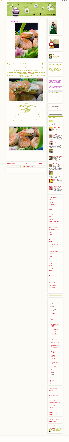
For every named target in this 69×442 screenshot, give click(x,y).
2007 (51, 383)
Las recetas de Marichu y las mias (54, 402)
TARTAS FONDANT (52, 284)
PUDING (50, 272)
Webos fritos (51, 414)
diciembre (52, 309)
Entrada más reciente (11, 163)
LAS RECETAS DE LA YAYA (53, 244)
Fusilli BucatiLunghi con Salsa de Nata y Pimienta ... (55, 325)
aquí (24, 106)
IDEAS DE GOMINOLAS (53, 242)
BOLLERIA (50, 206)
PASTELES (50, 263)
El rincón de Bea (51, 397)
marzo (52, 369)
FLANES (50, 234)
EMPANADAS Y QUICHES (53, 227)
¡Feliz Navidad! (55, 179)
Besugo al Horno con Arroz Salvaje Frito (56, 142)
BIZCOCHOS (51, 202)
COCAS (50, 212)
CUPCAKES (51, 219)
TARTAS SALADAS (52, 287)
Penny (55, 54)
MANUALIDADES (51, 253)
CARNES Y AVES (51, 209)
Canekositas (51, 390)
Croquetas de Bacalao (54, 327)
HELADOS (50, 239)
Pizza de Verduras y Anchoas (54, 323)
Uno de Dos (29, 72)
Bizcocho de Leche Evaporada (54, 358)
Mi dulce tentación (52, 409)
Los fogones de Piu (52, 405)
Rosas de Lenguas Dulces (55, 333)
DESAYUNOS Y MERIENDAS (54, 221)
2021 (51, 300)
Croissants (55, 134)
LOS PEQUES (51, 248)
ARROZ (50, 199)
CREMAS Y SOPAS (52, 216)
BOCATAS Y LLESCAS (52, 204)
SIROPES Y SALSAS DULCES (54, 278)
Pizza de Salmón (53, 366)
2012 (51, 375)
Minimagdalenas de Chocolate (54, 356)
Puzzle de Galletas (56, 171)
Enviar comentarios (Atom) (28, 166)
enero (52, 372)
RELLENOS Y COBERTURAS (54, 273)
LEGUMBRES (51, 246)
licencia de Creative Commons (55, 428)
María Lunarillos (51, 407)
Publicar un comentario (12, 158)
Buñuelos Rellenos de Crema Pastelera (54, 347)
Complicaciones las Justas (53, 395)
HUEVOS (50, 241)
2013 (51, 374)
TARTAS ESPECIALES (52, 282)
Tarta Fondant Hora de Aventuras (54, 349)
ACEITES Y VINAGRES (53, 197)
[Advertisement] (13, 170)
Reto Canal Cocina (54, 339)
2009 (51, 380)
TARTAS (50, 280)
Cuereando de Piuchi (52, 421)
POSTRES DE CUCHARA (53, 268)
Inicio (27, 163)
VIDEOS (50, 289)
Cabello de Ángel (53, 353)
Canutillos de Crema (56, 149)
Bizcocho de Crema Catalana (54, 335)
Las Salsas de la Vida (52, 400)
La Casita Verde (51, 398)
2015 (51, 306)
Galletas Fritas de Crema (55, 342)
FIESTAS (50, 232)
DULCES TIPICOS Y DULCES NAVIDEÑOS (17, 154)
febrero (52, 371)
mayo (52, 319)
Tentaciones (51, 410)
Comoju (50, 393)
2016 (51, 304)
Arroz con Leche (53, 343)
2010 (51, 378)
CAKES (50, 207)
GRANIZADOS (51, 237)
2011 (51, 377)
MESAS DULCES (51, 256)
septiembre (53, 313)
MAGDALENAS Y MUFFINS (53, 251)
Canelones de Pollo (54, 364)
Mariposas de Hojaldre (54, 331)
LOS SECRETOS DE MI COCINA (54, 249)
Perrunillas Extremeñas (54, 345)
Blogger (41, 439)
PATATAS (50, 265)
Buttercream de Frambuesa (53, 352)
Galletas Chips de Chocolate (54, 360)
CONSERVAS (51, 214)
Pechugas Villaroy (54, 367)
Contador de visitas (55, 107)
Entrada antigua (42, 163)
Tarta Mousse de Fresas (57, 186)
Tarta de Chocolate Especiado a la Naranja (57, 164)
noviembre (53, 310)
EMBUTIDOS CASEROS (53, 225)
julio (51, 316)
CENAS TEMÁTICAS (52, 211)
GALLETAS (26, 154)
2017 (51, 303)
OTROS (50, 258)
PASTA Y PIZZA (51, 261)
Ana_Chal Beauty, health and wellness (55, 419)
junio (52, 317)
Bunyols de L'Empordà (54, 340)
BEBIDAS (50, 200)
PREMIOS (50, 270)
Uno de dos (51, 412)
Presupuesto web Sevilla (55, 108)
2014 (51, 307)
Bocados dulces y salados (53, 388)
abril (51, 320)
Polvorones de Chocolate (57, 156)
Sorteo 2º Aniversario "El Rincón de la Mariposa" (57, 119)
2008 (51, 381)
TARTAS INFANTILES (52, 285)
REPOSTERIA (51, 275)
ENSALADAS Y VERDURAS (53, 229)
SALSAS (50, 277)
